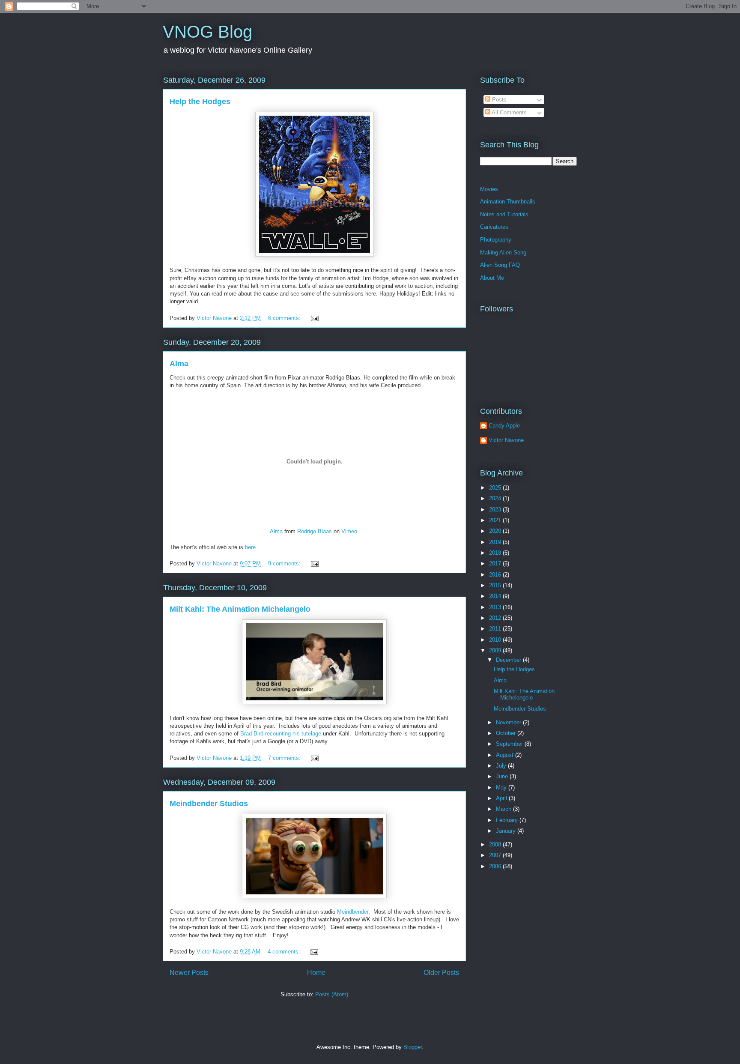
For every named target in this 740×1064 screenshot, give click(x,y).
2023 (496, 509)
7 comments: (285, 758)
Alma (179, 363)
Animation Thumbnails (507, 201)
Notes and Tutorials (504, 214)
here (250, 547)
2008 (496, 844)
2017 (496, 563)
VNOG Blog (207, 31)
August (505, 755)
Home (316, 972)
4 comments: (285, 951)
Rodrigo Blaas (314, 531)
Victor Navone (506, 440)
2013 (496, 607)
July (502, 765)
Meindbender (352, 912)
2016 (496, 574)
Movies (489, 189)
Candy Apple (504, 425)
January (506, 831)
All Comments (508, 112)
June (503, 776)
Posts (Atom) (331, 994)
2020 (496, 531)
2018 (496, 553)
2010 (496, 640)
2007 (496, 855)
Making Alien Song (503, 252)
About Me (492, 278)
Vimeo (349, 531)
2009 (496, 650)
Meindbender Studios (209, 803)
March (504, 809)
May (502, 787)
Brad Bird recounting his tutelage (280, 733)
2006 (496, 866)
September (510, 744)
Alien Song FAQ (500, 265)
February (507, 820)
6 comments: (285, 318)
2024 (496, 498)
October (506, 733)
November (509, 722)
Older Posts (441, 972)
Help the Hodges (200, 101)
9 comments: (285, 563)
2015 (496, 585)
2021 (496, 520)
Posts (498, 99)
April (502, 798)
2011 (496, 628)
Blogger (412, 1047)
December (509, 660)
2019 (496, 542)
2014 (496, 596)
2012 (496, 618)
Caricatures (494, 227)
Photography (495, 239)
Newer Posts (189, 972)
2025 (496, 487)
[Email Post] (314, 318)
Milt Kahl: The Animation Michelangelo (240, 609)
